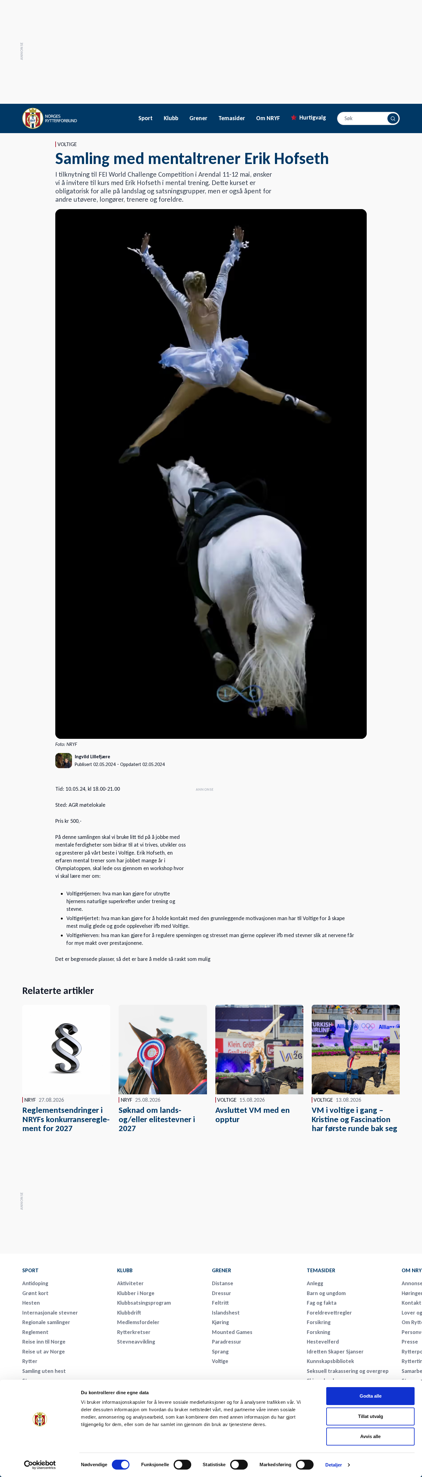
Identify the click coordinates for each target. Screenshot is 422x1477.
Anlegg (315, 1283)
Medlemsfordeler (138, 1322)
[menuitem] (65, 1270)
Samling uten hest (44, 1371)
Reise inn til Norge (43, 1341)
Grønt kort (35, 1293)
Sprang (220, 1351)
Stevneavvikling (136, 1341)
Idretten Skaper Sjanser (335, 1351)
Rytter (29, 1361)
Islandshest (226, 1312)
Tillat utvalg (370, 1416)
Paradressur (226, 1341)
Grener (198, 118)
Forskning (318, 1332)
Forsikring (319, 1322)
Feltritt (220, 1302)
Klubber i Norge (135, 1293)
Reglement (35, 1332)
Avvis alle (370, 1436)
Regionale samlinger (46, 1322)
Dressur (221, 1293)
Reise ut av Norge (43, 1351)
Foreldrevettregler (329, 1312)
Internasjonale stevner (50, 1312)
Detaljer (333, 1464)
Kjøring (220, 1322)
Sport (145, 118)
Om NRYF (268, 118)
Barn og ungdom (326, 1293)
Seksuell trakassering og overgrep (348, 1371)
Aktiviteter (130, 1283)
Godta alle (371, 1396)
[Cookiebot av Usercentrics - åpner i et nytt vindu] (40, 1465)
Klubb (171, 118)
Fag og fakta (321, 1302)
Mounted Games (232, 1332)
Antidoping (35, 1283)
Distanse (222, 1283)
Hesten (31, 1302)
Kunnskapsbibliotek (330, 1361)
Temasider (231, 118)
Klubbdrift (129, 1312)
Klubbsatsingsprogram (144, 1302)
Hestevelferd (323, 1341)
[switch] (182, 1465)
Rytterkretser (133, 1332)
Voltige (220, 1361)
